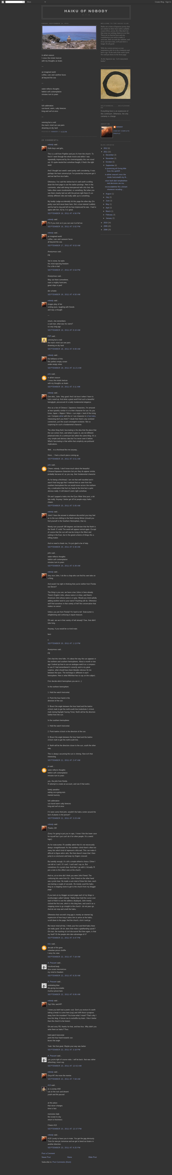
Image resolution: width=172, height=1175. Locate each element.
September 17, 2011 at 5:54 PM (64, 270)
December (110, 155)
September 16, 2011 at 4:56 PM (64, 213)
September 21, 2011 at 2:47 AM (64, 760)
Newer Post (46, 1157)
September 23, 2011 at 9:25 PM (64, 1148)
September (110, 165)
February (109, 215)
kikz (49, 944)
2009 (106, 226)
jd (48, 766)
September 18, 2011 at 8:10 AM (64, 330)
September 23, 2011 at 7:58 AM (64, 1079)
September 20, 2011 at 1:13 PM (64, 643)
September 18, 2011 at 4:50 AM (64, 294)
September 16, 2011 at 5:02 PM (64, 227)
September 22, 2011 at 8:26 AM (64, 976)
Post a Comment (48, 1153)
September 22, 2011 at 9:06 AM (64, 994)
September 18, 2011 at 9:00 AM (64, 349)
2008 (106, 230)
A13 (49, 1085)
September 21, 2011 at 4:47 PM (64, 938)
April (108, 208)
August (109, 194)
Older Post (92, 1157)
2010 (106, 223)
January (109, 218)
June (108, 201)
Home (69, 1157)
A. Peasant (52, 963)
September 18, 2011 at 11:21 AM (64, 368)
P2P (49, 336)
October (109, 162)
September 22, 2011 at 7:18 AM (64, 957)
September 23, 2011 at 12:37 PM (65, 1129)
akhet (61, 416)
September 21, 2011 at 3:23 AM (64, 818)
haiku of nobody (86, 11)
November (110, 158)
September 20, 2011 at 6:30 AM (64, 547)
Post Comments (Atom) (62, 1162)
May (108, 204)
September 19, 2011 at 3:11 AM (64, 387)
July (108, 197)
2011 (106, 152)
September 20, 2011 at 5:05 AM (64, 506)
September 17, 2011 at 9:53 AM (64, 246)
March (108, 211)
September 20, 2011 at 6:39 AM (64, 566)
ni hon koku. (91, 416)
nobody (50, 145)
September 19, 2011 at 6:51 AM (64, 459)
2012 (106, 148)
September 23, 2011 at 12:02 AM (65, 1066)
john (49, 374)
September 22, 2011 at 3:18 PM (64, 1050)
